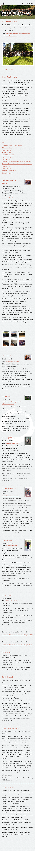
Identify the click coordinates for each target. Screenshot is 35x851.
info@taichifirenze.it (12, 34)
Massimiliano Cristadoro (9, 171)
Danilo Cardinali (6, 168)
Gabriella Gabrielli (7, 173)
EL (27, 15)
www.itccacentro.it (11, 36)
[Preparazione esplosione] (6, 345)
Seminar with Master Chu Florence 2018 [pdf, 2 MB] (17, 635)
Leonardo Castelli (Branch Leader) (12, 145)
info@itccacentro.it (24, 34)
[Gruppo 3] (22, 337)
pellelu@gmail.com (11, 600)
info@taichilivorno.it (8, 404)
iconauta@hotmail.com (13, 443)
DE (27, 11)
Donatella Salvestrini (8, 155)
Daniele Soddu (6, 150)
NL (27, 27)
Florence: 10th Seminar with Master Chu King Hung (17, 164)
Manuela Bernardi (7, 157)
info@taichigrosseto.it (12, 361)
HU (27, 31)
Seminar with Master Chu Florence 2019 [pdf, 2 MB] (17, 645)
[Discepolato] (22, 345)
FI (27, 23)
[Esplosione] (13, 345)
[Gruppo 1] (6, 337)
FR (27, 19)
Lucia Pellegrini (6, 159)
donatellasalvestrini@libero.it (10, 496)
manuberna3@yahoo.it (12, 546)
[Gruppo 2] (14, 337)
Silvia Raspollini (7, 148)
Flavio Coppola (6, 152)
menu (31, 3)
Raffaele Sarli (6, 166)
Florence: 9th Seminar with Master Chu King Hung (17, 161)
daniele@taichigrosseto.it (13, 402)
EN (27, 7)
